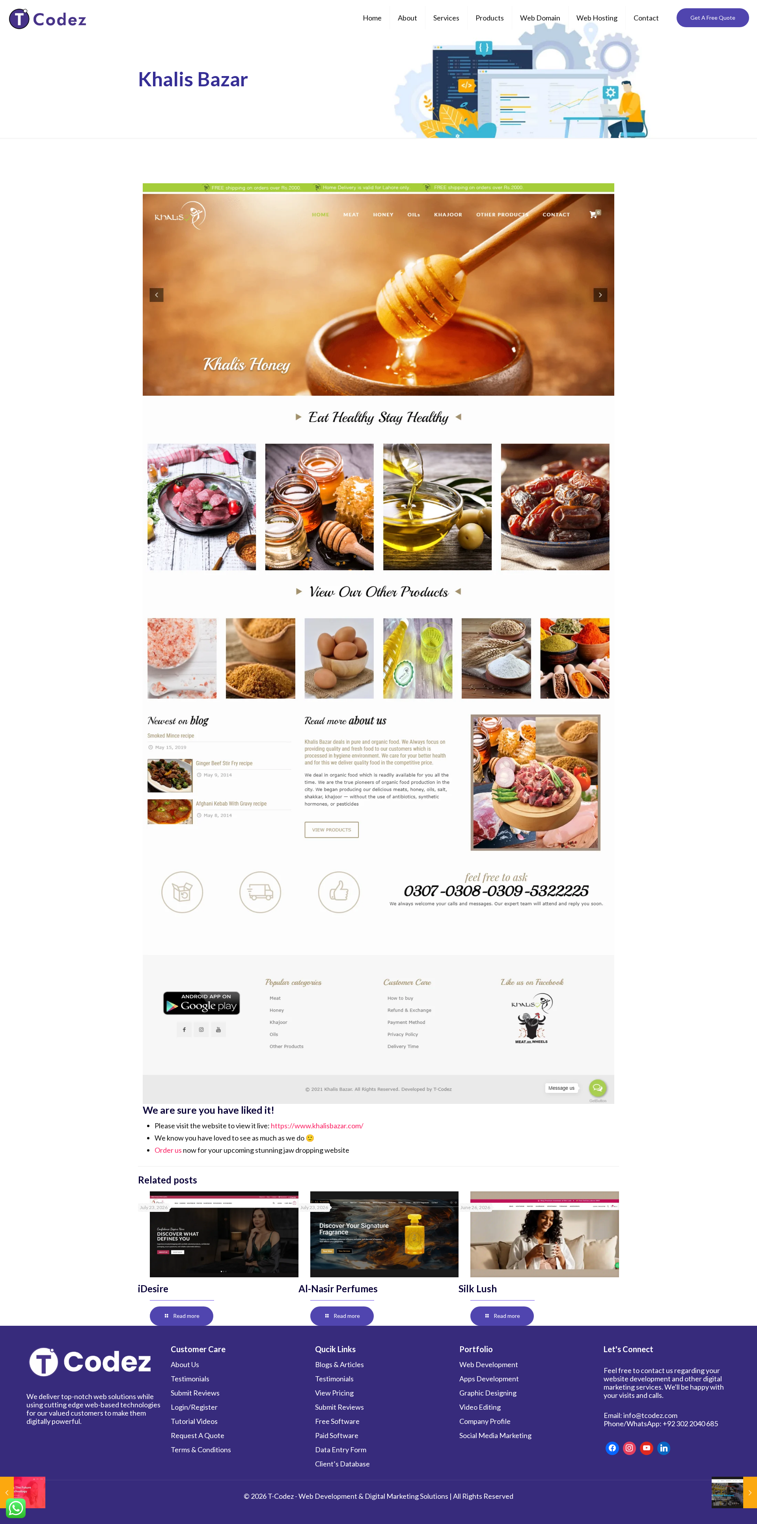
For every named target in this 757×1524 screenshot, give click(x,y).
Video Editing (480, 1407)
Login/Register (194, 1407)
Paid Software (336, 1435)
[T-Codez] (48, 17)
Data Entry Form (340, 1449)
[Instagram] (629, 1448)
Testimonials (190, 1378)
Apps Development (489, 1378)
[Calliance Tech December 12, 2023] (22, 1492)
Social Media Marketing (495, 1435)
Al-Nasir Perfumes (338, 1288)
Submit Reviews (195, 1392)
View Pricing (334, 1392)
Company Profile (485, 1421)
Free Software (337, 1421)
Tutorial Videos (194, 1421)
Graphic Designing (487, 1392)
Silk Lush (478, 1288)
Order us (168, 1150)
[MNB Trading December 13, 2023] (734, 1492)
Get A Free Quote (712, 17)
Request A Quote (197, 1435)
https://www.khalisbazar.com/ (317, 1125)
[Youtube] (646, 1448)
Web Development (488, 1364)
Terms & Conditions (201, 1449)
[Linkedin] (664, 1448)
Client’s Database (342, 1463)
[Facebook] (612, 1448)
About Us (185, 1364)
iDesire (153, 1288)
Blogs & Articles (339, 1364)
